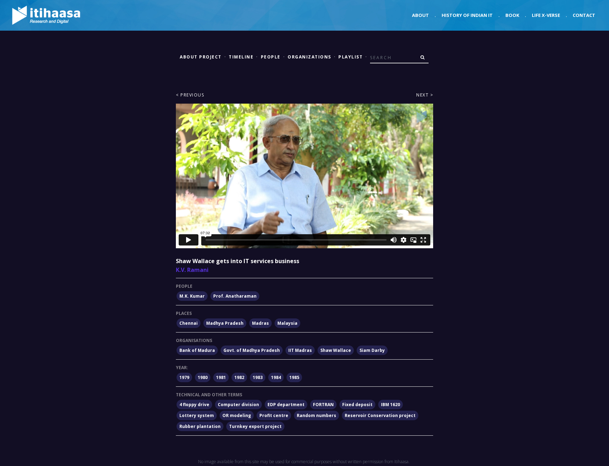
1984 (276, 377)
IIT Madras (300, 350)
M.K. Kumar (192, 296)
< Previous (190, 95)
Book (512, 15)
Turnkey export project (255, 426)
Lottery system (196, 415)
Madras (260, 323)
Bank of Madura (197, 350)
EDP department (285, 405)
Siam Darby (372, 350)
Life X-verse (546, 15)
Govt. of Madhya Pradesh (251, 350)
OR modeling (236, 415)
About (420, 15)
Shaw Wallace (335, 350)
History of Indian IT (467, 15)
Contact (584, 15)
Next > (424, 95)
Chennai (188, 323)
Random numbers (316, 415)
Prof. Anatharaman (235, 296)
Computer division (238, 405)
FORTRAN (323, 405)
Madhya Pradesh (225, 323)
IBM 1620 (390, 405)
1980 (203, 377)
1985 (294, 377)
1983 (258, 377)
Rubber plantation (200, 426)
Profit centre (273, 415)
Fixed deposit (357, 405)
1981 (221, 377)
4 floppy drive (194, 405)
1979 (184, 377)
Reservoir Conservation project (380, 415)
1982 (239, 377)
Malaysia (287, 323)
